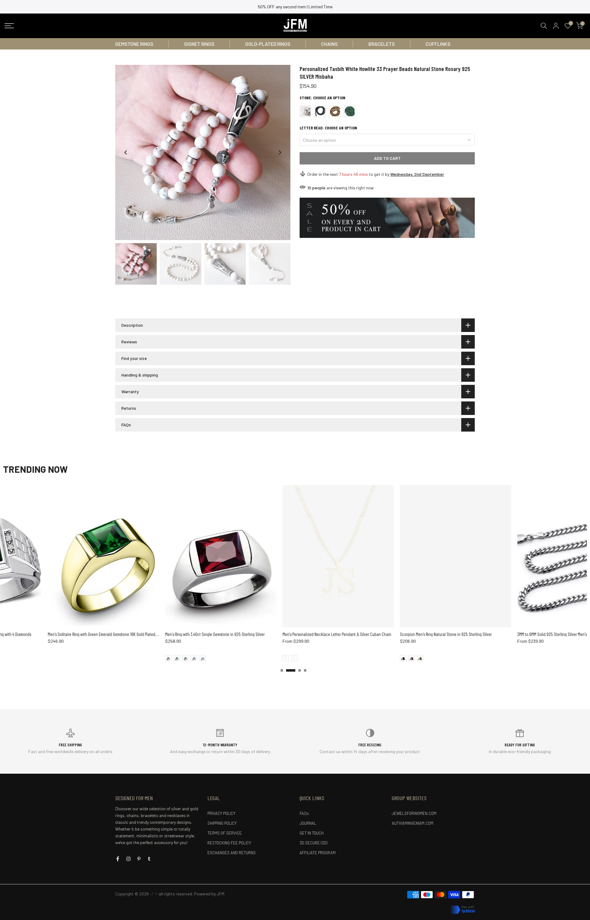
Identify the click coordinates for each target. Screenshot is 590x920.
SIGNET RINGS (199, 44)
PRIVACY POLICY (221, 813)
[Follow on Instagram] (128, 859)
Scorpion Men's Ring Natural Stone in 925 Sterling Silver (169, 634)
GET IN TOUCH (312, 833)
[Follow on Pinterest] (139, 859)
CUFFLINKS (438, 44)
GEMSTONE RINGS (134, 44)
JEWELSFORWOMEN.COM (414, 813)
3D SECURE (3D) (313, 842)
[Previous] (126, 152)
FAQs (304, 813)
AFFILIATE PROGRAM (318, 852)
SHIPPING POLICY (222, 823)
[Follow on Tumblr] (149, 859)
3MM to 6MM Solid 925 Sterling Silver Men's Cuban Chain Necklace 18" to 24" (302, 634)
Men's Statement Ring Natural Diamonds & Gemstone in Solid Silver (412, 634)
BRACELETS (381, 44)
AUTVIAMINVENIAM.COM (412, 823)
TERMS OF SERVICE (224, 833)
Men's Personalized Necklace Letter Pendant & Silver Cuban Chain (60, 634)
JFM (220, 893)
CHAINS (329, 44)
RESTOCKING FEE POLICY (229, 842)
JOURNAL (308, 823)
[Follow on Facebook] (117, 859)
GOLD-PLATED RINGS (267, 44)
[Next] (279, 152)
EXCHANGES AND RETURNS (231, 852)
